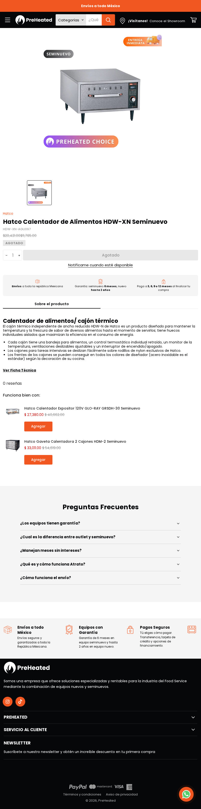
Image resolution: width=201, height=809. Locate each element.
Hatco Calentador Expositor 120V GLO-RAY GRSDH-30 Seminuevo (82, 408)
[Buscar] (108, 20)
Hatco (8, 213)
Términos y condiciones (82, 794)
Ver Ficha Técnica (19, 370)
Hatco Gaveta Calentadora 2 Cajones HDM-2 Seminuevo (75, 441)
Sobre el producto (52, 303)
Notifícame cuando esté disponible (100, 265)
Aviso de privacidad (122, 794)
